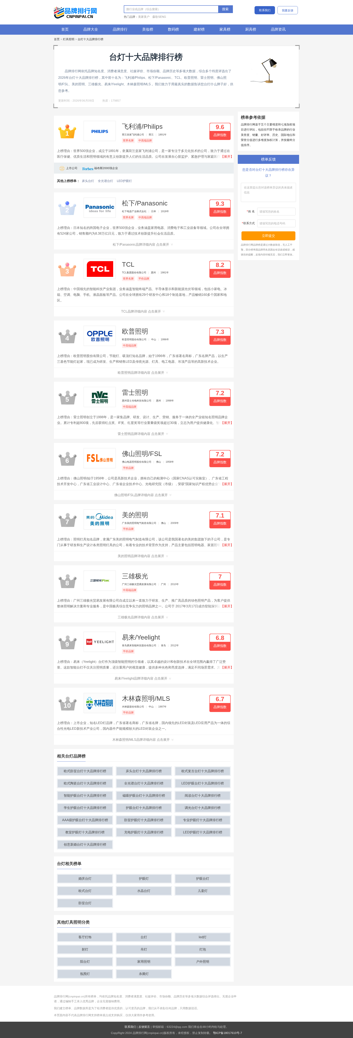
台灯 (144, 937)
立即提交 (268, 235)
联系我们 (264, 10)
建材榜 (199, 29)
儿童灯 (203, 891)
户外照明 (202, 961)
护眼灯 (144, 878)
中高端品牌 (145, 140)
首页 (65, 29)
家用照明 (143, 961)
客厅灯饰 (85, 937)
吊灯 (144, 949)
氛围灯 (85, 974)
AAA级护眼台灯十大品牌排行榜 (85, 820)
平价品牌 (144, 278)
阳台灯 (85, 961)
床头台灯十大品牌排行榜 (144, 771)
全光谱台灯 (105, 181)
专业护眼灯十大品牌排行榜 (202, 820)
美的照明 (135, 515)
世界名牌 (128, 140)
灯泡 (202, 949)
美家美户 (144, 16)
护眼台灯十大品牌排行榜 (144, 808)
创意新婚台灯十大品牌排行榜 (85, 844)
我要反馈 (287, 10)
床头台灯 (88, 181)
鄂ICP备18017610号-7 (227, 1033)
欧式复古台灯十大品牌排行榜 (202, 771)
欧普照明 (135, 331)
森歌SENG (159, 16)
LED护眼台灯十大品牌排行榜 (202, 783)
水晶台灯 (143, 891)
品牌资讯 (278, 29)
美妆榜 (147, 29)
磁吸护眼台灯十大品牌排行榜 (144, 795)
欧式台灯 (85, 891)
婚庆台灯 (85, 878)
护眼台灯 (202, 878)
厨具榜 (250, 29)
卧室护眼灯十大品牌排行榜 (143, 820)
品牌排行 (120, 29)
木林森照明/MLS (146, 698)
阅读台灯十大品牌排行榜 (203, 795)
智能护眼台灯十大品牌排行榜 (85, 795)
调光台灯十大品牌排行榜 (203, 808)
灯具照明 (68, 39)
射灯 (85, 949)
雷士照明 (135, 392)
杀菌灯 (144, 974)
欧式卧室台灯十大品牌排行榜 (85, 771)
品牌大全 (90, 29)
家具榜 (224, 29)
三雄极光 (135, 576)
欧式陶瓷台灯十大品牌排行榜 (85, 783)
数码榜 (173, 29)
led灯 (203, 937)
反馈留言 (144, 1026)
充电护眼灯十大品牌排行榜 (143, 832)
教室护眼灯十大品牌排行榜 (85, 832)
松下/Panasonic (145, 203)
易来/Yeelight (141, 637)
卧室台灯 (85, 903)
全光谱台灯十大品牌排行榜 (143, 783)
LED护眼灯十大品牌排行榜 (202, 832)
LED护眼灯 (124, 181)
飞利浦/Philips (142, 126)
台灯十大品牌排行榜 (90, 39)
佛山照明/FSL (142, 453)
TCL (128, 264)
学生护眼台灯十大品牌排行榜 (85, 808)
